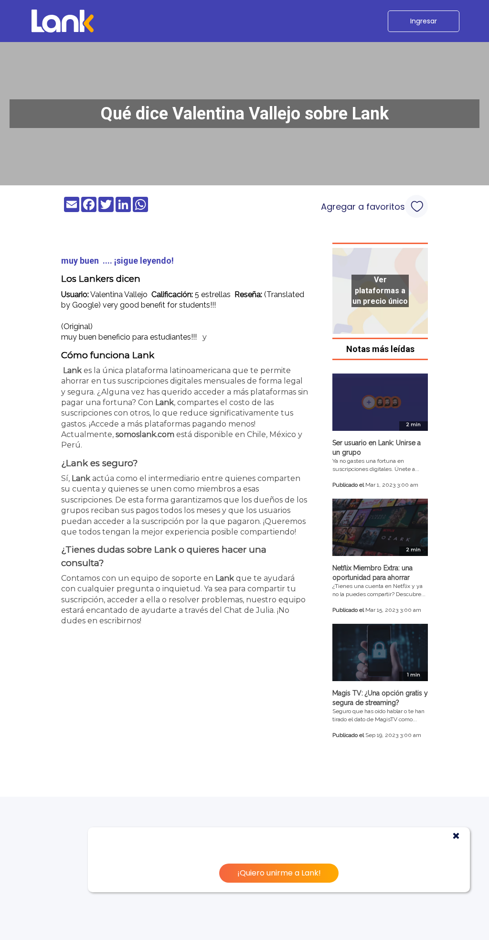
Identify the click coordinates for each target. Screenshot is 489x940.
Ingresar (423, 21)
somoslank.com (145, 434)
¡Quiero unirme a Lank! (279, 872)
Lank (72, 370)
